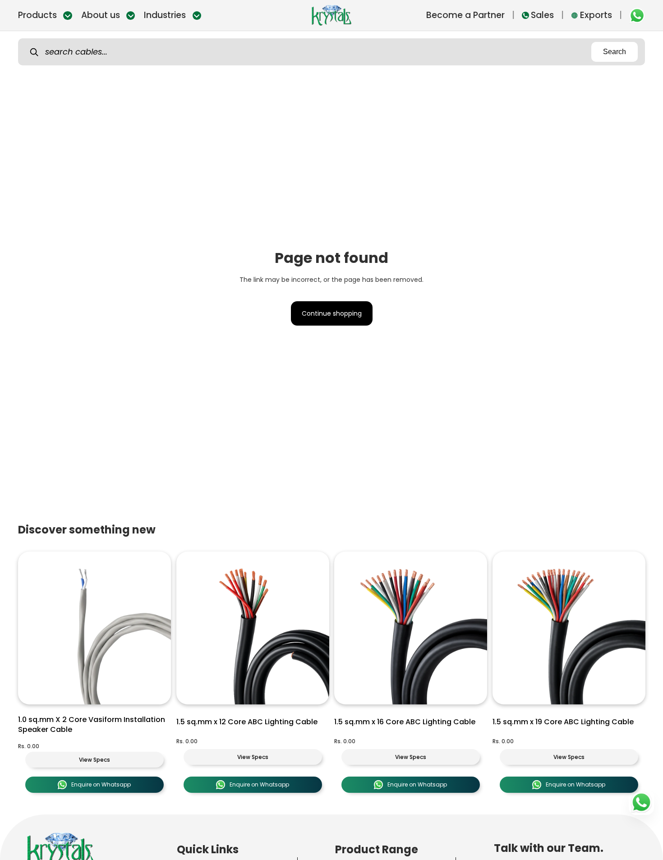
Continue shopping (332, 313)
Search (614, 51)
